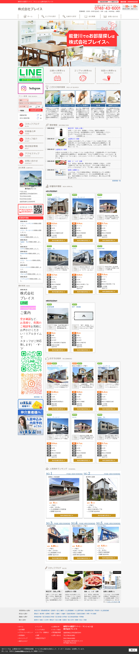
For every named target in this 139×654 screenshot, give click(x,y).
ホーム (21, 626)
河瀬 (85, 620)
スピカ (99, 197)
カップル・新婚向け (42, 632)
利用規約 (22, 635)
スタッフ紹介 (56, 629)
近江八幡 (58, 620)
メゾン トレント (25, 260)
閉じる (133, 650)
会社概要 (22, 629)
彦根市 (53, 610)
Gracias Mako (101, 526)
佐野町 (48, 613)
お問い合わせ (56, 635)
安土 (80, 620)
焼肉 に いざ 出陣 (75, 161)
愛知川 (36, 613)
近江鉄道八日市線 (61, 617)
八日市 (46, 620)
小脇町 (63, 613)
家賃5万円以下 (41, 638)
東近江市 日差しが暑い (76, 128)
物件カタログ (23, 641)
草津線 (81, 617)
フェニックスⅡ (25, 267)
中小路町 (93, 613)
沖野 (87, 613)
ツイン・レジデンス (53, 197)
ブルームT (23, 274)
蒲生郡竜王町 (89, 610)
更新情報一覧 (116, 181)
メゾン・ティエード (78, 197)
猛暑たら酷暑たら (73, 170)
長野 (52, 613)
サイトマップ (23, 638)
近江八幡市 (60, 610)
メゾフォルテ (24, 279)
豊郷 (76, 620)
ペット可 (39, 626)
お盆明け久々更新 (73, 139)
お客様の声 (55, 626)
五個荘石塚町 (81, 613)
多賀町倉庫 (50, 307)
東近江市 (37, 610)
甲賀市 (97, 610)
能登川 (36, 620)
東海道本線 (37, 617)
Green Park (100, 248)
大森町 (57, 613)
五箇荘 (64, 620)
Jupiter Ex (51, 248)
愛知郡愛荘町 (45, 610)
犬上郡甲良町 (79, 610)
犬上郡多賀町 (105, 610)
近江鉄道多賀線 (73, 617)
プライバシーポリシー (26, 632)
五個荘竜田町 (71, 613)
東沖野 (42, 613)
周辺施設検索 (56, 632)
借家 (37, 635)
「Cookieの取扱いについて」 (22, 651)
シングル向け (40, 629)
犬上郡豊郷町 (69, 610)
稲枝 (41, 620)
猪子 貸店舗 (76, 307)
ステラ (74, 248)
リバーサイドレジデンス (54, 366)
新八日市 (71, 620)
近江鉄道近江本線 (48, 617)
